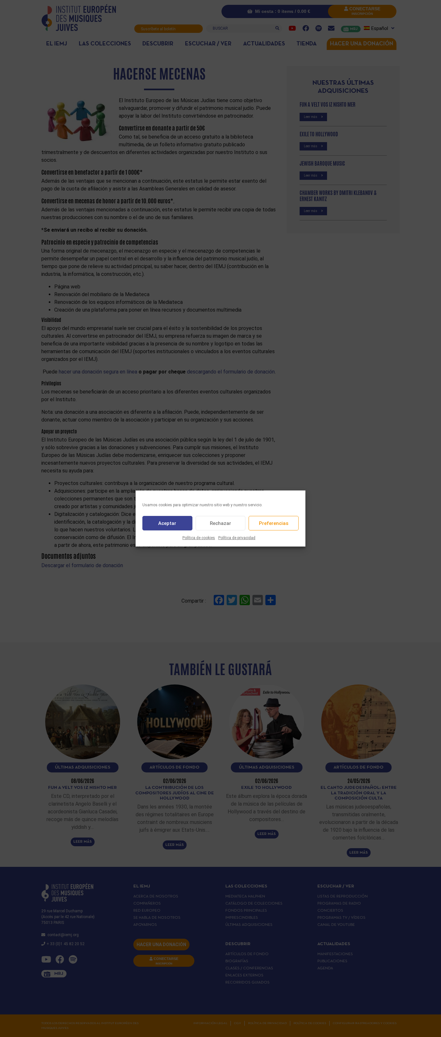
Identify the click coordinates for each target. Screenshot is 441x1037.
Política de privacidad (236, 538)
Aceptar (167, 523)
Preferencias (273, 523)
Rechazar (220, 523)
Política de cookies (198, 538)
